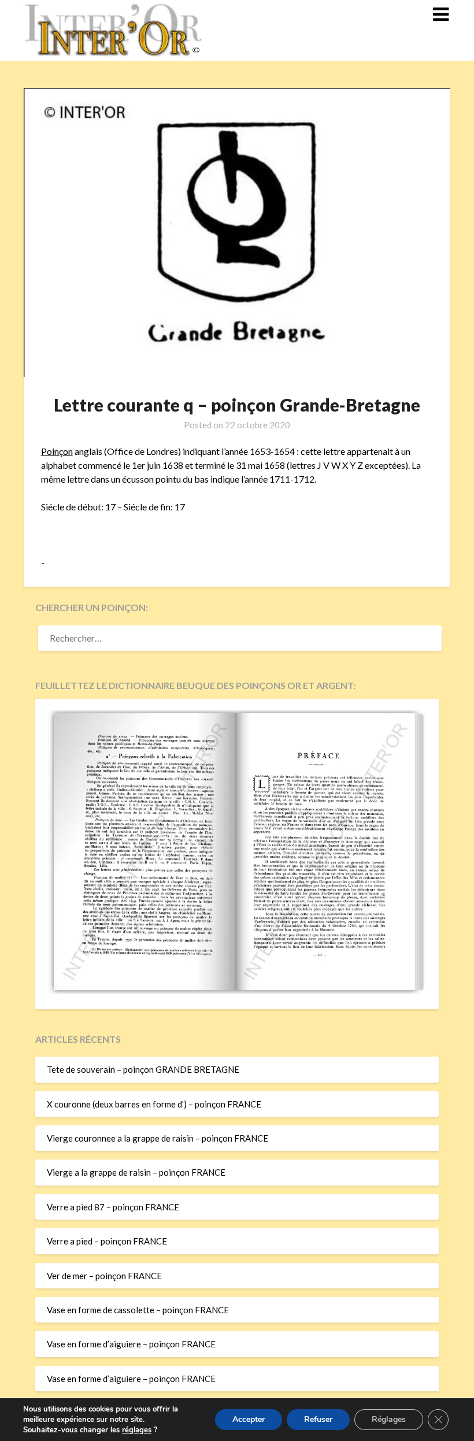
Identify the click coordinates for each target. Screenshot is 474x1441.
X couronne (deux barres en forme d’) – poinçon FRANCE (154, 1104)
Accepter (248, 1419)
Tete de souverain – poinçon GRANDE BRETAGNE (143, 1069)
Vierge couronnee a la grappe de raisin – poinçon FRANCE (157, 1138)
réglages (136, 1430)
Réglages (389, 1419)
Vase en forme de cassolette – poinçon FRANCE (138, 1310)
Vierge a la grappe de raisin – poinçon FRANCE (136, 1172)
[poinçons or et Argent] (237, 990)
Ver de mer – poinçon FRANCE (104, 1275)
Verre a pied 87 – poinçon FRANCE (113, 1207)
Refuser (318, 1419)
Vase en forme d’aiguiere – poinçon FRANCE (131, 1344)
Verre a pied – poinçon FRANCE (107, 1241)
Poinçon (57, 451)
